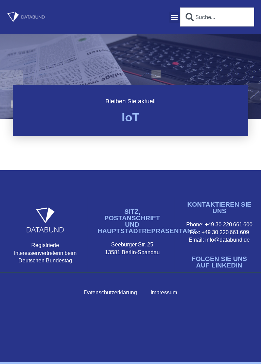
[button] (174, 17)
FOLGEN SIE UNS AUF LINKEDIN (219, 262)
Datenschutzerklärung (110, 292)
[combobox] (217, 17)
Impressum (164, 292)
